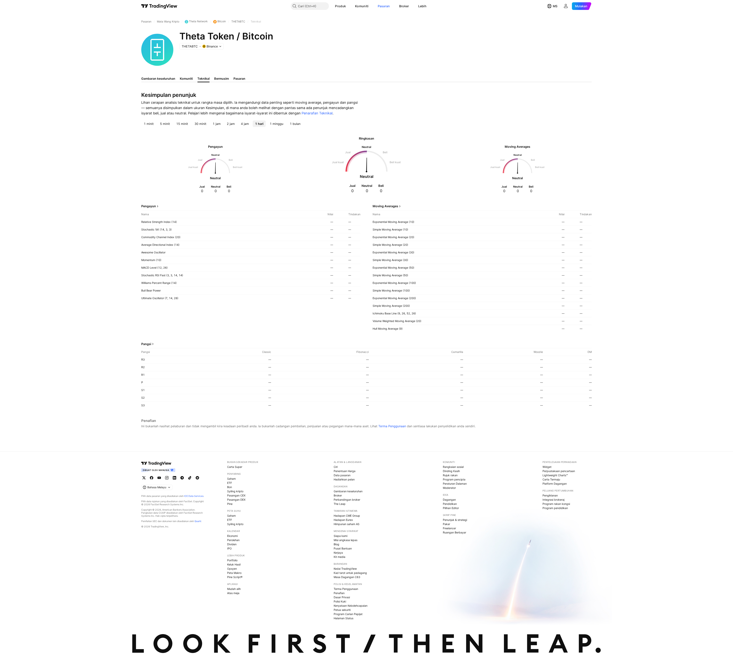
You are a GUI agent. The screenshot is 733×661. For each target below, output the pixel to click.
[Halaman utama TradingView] (156, 463)
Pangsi (146, 344)
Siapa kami (340, 535)
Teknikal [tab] (203, 78)
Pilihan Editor (451, 508)
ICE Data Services (193, 496)
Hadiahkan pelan (344, 479)
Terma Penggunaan (392, 426)
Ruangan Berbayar (454, 532)
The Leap (340, 503)
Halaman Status (343, 618)
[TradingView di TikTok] (189, 477)
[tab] (148, 123)
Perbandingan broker (347, 499)
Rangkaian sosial (453, 466)
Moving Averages (385, 206)
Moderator (449, 487)
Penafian (339, 593)
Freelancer (449, 528)
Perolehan (233, 540)
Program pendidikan (555, 508)
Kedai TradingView (345, 568)
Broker (404, 6)
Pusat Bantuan (343, 548)
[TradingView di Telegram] (182, 477)
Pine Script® (234, 577)
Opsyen (232, 568)
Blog (336, 544)
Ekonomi (232, 535)
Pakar (446, 524)
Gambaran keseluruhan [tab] (158, 78)
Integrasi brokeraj (553, 499)
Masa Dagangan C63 (347, 577)
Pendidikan (450, 503)
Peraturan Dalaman (455, 483)
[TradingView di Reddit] (197, 477)
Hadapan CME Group (347, 515)
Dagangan (449, 499)
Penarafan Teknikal (317, 113)
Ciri (336, 466)
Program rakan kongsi (556, 503)
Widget (546, 466)
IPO (229, 548)
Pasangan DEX (236, 499)
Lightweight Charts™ (555, 475)
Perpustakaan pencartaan (558, 471)
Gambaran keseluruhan (348, 491)
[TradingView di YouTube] (159, 477)
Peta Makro (234, 572)
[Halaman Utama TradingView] (159, 6)
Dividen (232, 544)
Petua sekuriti (342, 609)
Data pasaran (342, 475)
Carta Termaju (551, 479)
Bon (229, 487)
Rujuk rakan (450, 475)
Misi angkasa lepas (345, 540)
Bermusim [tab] (221, 78)
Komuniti (361, 6)
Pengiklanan (550, 495)
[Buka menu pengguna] (566, 6)
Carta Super (234, 466)
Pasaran (384, 6)
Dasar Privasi (342, 597)
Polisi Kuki (340, 601)
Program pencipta (454, 479)
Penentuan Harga (344, 471)
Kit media (339, 556)
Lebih (422, 6)
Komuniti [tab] (186, 78)
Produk (340, 6)
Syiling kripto (235, 491)
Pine (229, 503)
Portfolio (232, 560)
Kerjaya (338, 552)
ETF (229, 482)
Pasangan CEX (236, 495)
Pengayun (148, 206)
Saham (231, 478)
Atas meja (233, 593)
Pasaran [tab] (239, 78)
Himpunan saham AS (346, 524)
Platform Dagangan (554, 483)
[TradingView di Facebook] (151, 477)
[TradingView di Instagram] (167, 477)
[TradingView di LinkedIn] (174, 477)
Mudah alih (234, 588)
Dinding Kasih (451, 471)
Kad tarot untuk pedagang (350, 572)
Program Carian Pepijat (348, 614)
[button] (348, 6)
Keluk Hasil (234, 564)
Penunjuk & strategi (455, 519)
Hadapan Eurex (343, 519)
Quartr (198, 521)
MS (555, 6)
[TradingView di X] (144, 477)
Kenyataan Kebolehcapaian (350, 605)
